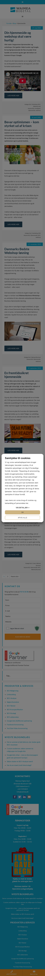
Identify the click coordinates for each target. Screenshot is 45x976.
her (27, 503)
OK (22, 512)
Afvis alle (22, 518)
